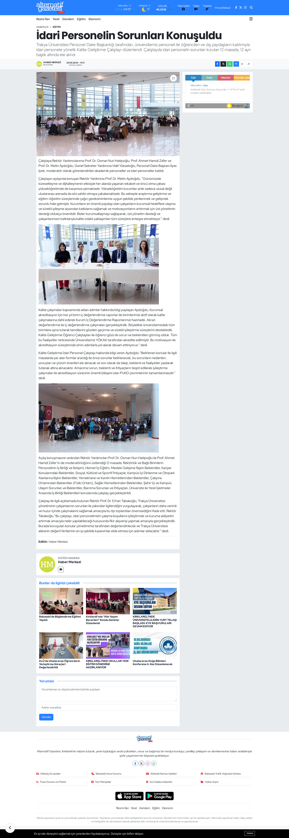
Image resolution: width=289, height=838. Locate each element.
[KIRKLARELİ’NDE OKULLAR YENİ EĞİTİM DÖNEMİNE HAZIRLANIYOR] (108, 645)
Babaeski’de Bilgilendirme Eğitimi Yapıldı (60, 618)
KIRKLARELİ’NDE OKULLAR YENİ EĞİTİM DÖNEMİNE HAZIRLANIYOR (107, 664)
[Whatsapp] (154, 763)
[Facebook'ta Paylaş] (217, 64)
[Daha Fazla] (236, 64)
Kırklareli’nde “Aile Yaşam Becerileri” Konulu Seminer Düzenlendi (102, 620)
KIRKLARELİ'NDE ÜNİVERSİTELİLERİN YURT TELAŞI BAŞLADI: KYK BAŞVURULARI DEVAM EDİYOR (155, 621)
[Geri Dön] (10, 828)
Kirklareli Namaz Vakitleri (164, 773)
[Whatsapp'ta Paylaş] (230, 64)
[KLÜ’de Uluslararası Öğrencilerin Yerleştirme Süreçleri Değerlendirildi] (61, 645)
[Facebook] (135, 763)
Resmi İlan (43, 19)
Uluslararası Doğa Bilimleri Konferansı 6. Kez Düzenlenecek (152, 662)
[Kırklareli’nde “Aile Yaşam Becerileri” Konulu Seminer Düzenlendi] (108, 601)
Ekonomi (95, 19)
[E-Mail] (61, 569)
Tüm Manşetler (103, 782)
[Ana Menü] (251, 19)
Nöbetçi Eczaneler (50, 773)
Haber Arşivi (211, 782)
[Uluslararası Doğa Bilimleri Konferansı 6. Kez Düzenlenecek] (155, 645)
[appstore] (129, 795)
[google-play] (159, 795)
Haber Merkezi (69, 562)
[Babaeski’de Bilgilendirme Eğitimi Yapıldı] (61, 601)
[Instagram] (147, 763)
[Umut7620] (98, 417)
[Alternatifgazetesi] (50, 8)
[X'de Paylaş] (223, 64)
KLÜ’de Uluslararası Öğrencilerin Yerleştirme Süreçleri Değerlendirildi (59, 664)
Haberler (42, 26)
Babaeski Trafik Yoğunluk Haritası (223, 773)
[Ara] (251, 8)
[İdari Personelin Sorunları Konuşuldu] (108, 114)
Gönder (46, 717)
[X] (141, 763)
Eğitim (81, 19)
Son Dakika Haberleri (161, 782)
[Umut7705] (98, 264)
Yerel (56, 19)
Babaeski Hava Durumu (108, 773)
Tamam (249, 833)
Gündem (68, 19)
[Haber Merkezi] (47, 564)
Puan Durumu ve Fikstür (53, 782)
